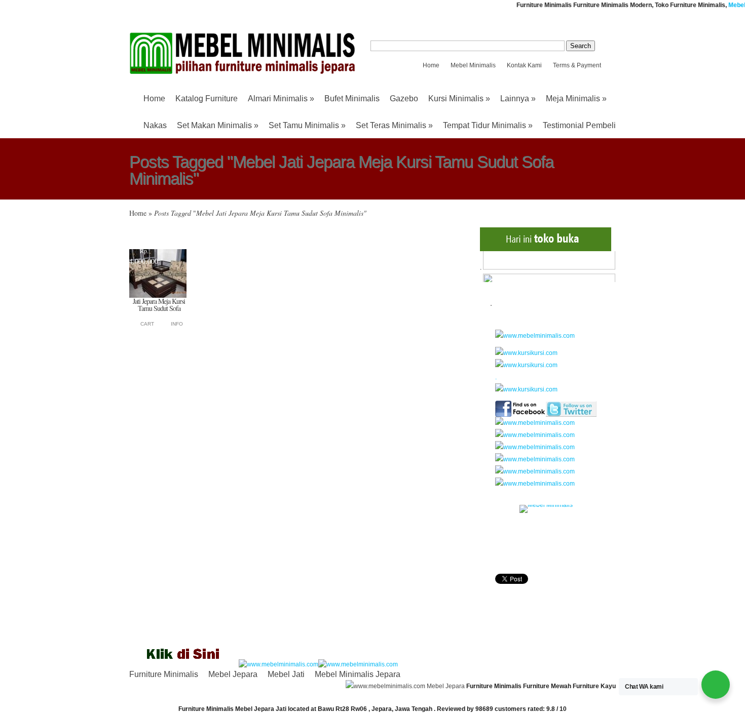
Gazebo (404, 98)
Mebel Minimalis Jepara (357, 674)
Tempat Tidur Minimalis (488, 125)
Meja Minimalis (576, 98)
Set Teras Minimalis (394, 125)
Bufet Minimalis (352, 98)
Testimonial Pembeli (579, 125)
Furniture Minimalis (163, 674)
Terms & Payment (577, 65)
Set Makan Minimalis (217, 125)
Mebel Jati (286, 674)
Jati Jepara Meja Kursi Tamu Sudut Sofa (159, 304)
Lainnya (518, 98)
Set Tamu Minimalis (307, 125)
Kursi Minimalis (459, 98)
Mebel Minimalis (473, 65)
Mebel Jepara (232, 674)
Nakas (155, 125)
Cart (147, 324)
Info (177, 324)
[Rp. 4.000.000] (158, 295)
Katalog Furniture (206, 98)
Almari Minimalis (281, 98)
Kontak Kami (524, 65)
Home (431, 65)
